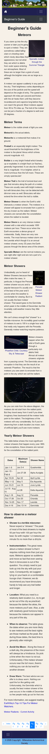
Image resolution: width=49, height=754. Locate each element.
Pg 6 (37, 725)
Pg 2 (18, 725)
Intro (8, 723)
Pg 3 (23, 725)
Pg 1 (14, 725)
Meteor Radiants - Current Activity (19, 711)
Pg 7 (41, 725)
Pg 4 (28, 725)
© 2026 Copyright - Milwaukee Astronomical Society (24, 741)
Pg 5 (32, 725)
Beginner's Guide (14, 19)
